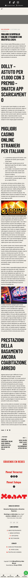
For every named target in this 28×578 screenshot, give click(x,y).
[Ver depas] (17, 575)
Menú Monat (3, 576)
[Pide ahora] (24, 575)
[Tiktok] (16, 476)
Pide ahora (24, 576)
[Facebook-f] (12, 476)
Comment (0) (4, 31)
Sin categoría (5, 29)
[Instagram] (14, 476)
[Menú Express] (10, 575)
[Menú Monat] (3, 575)
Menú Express (10, 576)
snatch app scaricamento (7, 185)
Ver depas (17, 576)
